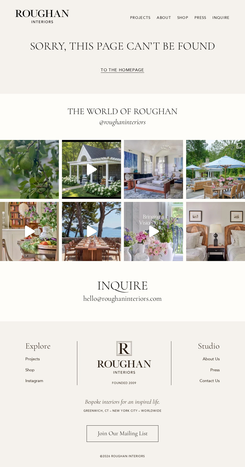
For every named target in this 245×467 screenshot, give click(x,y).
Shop (182, 18)
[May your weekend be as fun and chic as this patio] (215, 169)
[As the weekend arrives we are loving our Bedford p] (91, 169)
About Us (211, 358)
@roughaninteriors (122, 121)
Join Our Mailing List (123, 433)
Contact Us (210, 380)
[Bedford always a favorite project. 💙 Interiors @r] (153, 169)
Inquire (220, 18)
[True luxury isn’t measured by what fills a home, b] (91, 231)
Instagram (34, 380)
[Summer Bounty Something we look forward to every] (29, 231)
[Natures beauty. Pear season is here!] (29, 169)
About (164, 18)
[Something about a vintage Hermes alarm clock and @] (215, 231)
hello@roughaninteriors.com (122, 298)
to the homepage (122, 70)
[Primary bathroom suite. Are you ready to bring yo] (153, 231)
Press (200, 18)
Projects (140, 18)
